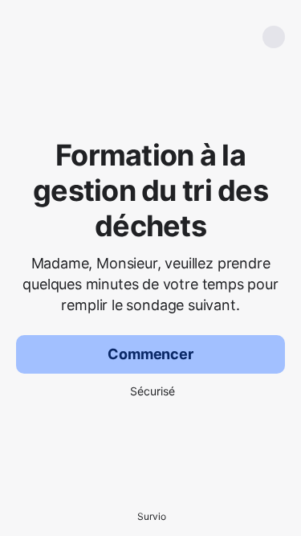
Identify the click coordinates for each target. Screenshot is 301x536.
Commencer (150, 354)
